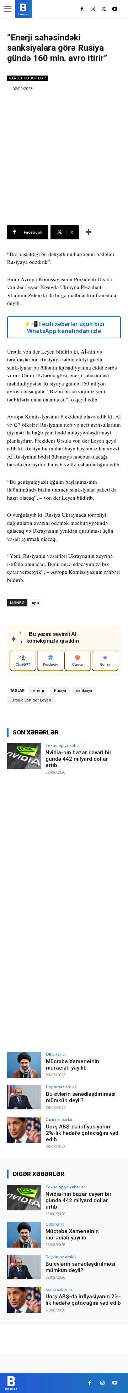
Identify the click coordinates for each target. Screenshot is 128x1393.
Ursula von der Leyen (31, 700)
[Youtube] (114, 9)
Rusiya (60, 690)
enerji (38, 690)
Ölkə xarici (56, 1054)
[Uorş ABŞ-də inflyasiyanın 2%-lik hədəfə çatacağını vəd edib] (24, 1130)
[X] (103, 9)
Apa (35, 602)
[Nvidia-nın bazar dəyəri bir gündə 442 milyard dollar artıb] (24, 756)
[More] (88, 232)
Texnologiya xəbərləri (66, 745)
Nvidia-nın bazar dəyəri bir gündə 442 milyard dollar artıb (79, 758)
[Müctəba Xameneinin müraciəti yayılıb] (24, 1065)
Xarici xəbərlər (27, 78)
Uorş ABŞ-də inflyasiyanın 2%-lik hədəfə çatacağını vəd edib (82, 1133)
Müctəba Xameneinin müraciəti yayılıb (72, 1064)
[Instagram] (92, 9)
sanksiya (84, 690)
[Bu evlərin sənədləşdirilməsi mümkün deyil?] (24, 1097)
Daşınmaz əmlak (61, 1087)
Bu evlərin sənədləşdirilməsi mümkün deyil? (81, 1097)
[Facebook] (81, 9)
